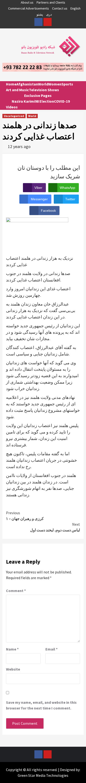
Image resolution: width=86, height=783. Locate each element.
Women (54, 84)
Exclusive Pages (38, 95)
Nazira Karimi (23, 101)
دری (49, 14)
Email (51, 649)
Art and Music (17, 89)
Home (11, 84)
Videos (12, 107)
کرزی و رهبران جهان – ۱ (25, 515)
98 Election (44, 101)
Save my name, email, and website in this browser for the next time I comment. (41, 705)
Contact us (59, 8)
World (43, 84)
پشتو (40, 14)
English (75, 8)
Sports (67, 84)
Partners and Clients (51, 2)
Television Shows (44, 89)
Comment (16, 590)
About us (27, 2)
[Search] (78, 88)
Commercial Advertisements (28, 8)
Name (12, 649)
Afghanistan (27, 84)
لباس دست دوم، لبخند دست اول (55, 527)
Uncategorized (14, 116)
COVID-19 (62, 101)
